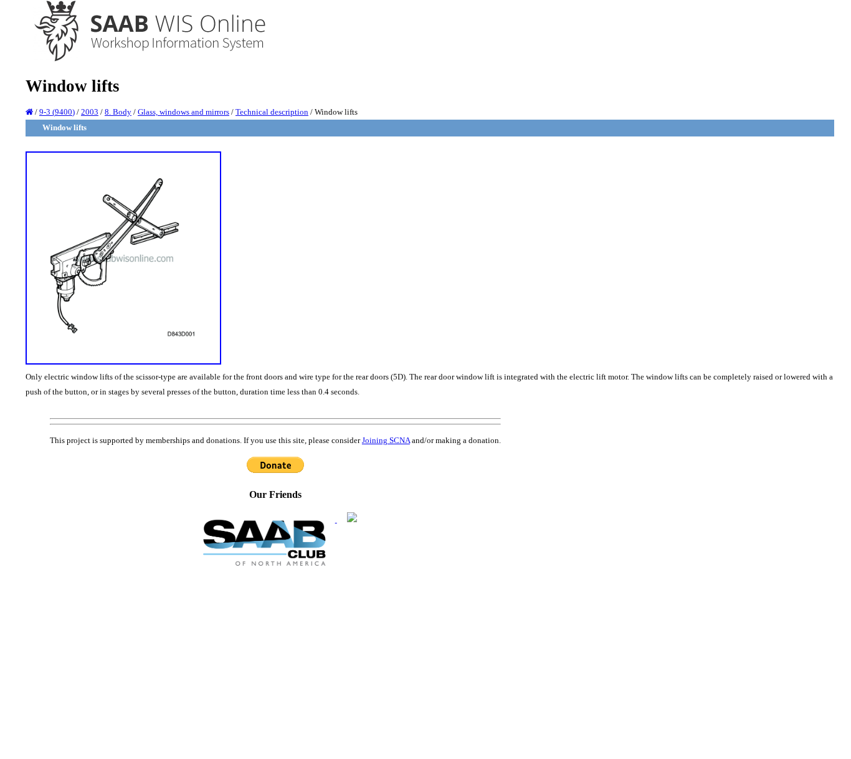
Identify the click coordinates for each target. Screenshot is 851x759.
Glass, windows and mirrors (183, 112)
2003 (89, 112)
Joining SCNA (386, 440)
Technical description (271, 112)
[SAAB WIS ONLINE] (141, 59)
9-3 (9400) (57, 112)
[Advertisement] (275, 662)
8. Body (118, 112)
